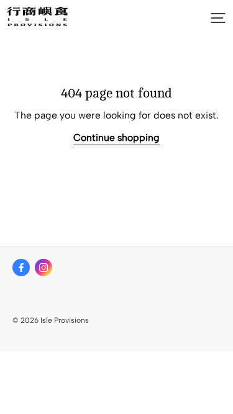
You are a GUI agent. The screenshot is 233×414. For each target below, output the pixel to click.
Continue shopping (116, 137)
